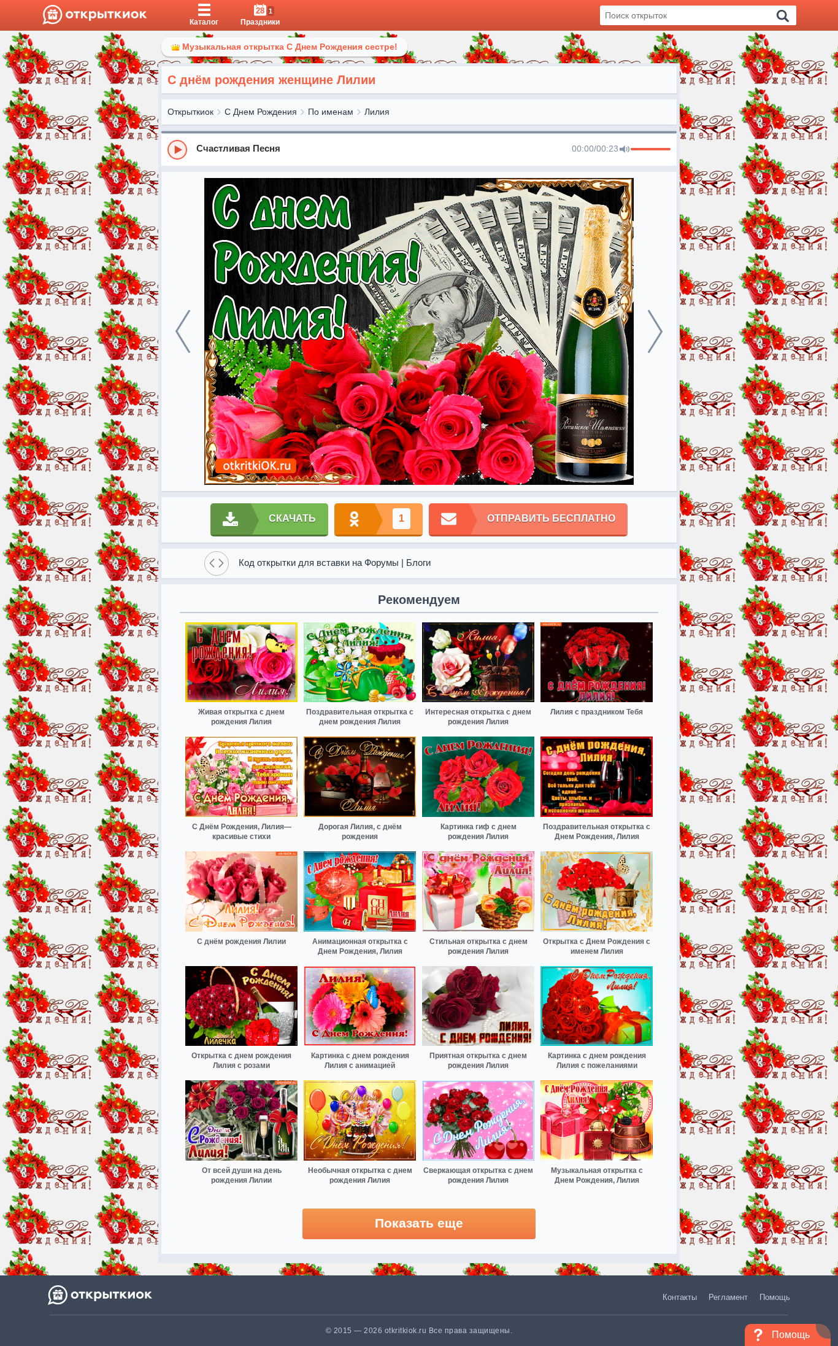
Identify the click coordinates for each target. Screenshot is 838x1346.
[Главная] (95, 15)
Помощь (774, 1297)
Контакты (680, 1297)
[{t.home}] (101, 1294)
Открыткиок (190, 112)
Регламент (728, 1297)
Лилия (377, 112)
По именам (330, 112)
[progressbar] (651, 149)
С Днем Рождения (261, 112)
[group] (419, 149)
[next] (655, 331)
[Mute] (624, 150)
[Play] (177, 150)
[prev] (182, 331)
